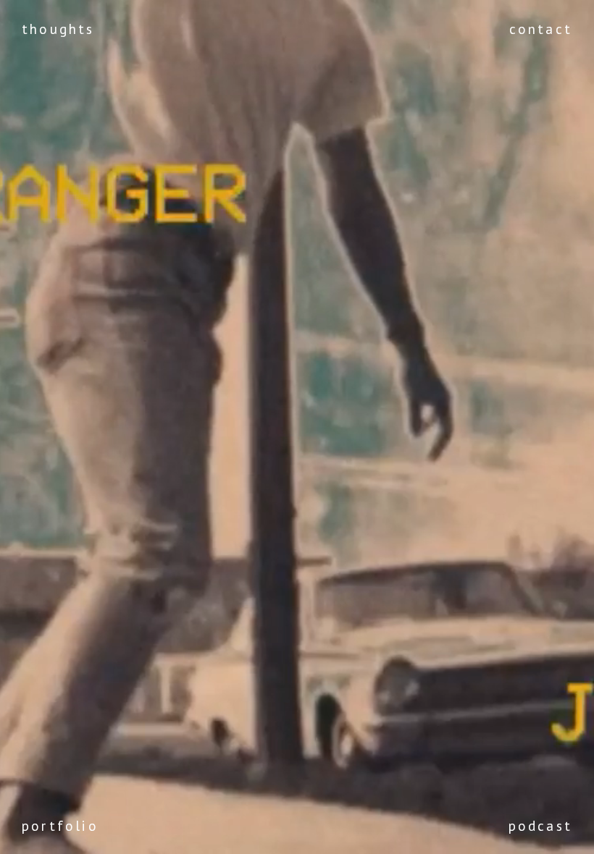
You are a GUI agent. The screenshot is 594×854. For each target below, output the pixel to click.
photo (46, 801)
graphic (51, 751)
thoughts (58, 28)
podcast (540, 825)
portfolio (60, 825)
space (44, 726)
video (44, 775)
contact (540, 28)
